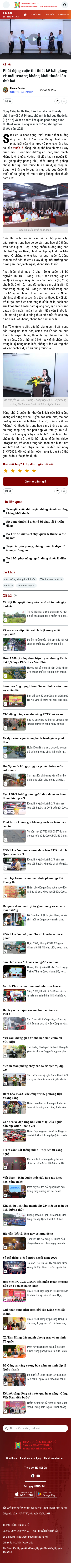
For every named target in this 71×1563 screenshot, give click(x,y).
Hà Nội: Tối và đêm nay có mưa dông (28, 1233)
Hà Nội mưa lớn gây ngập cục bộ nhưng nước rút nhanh (33, 768)
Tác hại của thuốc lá (51, 579)
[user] (64, 4)
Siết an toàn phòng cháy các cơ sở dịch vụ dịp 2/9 (33, 1067)
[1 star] (5, 471)
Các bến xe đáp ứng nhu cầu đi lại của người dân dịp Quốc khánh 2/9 (33, 1123)
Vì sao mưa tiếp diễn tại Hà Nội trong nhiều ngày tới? (32, 632)
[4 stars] (27, 471)
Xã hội (7, 64)
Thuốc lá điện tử (26, 585)
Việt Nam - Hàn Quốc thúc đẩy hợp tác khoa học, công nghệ (32, 1179)
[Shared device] (57, 101)
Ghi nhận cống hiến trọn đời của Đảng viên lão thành (34, 1311)
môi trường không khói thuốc (20, 579)
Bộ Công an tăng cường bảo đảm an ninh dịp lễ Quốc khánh (34, 1367)
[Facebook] (32, 1476)
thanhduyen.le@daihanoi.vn (21, 92)
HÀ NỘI (49, 14)
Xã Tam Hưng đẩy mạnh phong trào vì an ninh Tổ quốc (34, 1339)
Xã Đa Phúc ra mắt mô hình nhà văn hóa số (32, 986)
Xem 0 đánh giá (35, 481)
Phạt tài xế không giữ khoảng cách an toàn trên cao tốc (34, 824)
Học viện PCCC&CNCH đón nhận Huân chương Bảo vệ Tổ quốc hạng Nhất (35, 1283)
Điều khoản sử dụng (30, 1458)
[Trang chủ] (25, 14)
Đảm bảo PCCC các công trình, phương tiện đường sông (32, 1095)
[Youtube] (38, 1476)
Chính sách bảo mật (54, 1458)
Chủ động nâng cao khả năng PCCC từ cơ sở (33, 714)
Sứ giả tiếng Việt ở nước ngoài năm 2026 (30, 1257)
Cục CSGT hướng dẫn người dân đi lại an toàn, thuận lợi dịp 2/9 (35, 796)
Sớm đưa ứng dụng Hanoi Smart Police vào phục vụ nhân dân (35, 688)
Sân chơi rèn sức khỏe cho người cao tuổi (30, 962)
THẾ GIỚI (63, 14)
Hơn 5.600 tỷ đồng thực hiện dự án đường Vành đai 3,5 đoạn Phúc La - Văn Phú (35, 660)
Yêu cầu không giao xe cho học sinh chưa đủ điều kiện (32, 1039)
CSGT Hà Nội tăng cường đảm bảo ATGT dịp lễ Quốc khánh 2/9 (35, 852)
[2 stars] (13, 471)
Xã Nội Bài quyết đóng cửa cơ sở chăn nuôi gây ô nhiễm (34, 604)
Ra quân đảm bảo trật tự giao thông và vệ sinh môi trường (34, 908)
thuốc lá (18, 148)
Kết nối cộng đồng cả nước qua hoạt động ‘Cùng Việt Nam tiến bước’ (35, 1395)
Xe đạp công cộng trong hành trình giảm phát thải (33, 740)
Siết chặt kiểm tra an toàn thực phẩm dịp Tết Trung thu (33, 880)
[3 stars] (20, 471)
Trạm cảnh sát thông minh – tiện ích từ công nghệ (32, 1151)
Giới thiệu (11, 1458)
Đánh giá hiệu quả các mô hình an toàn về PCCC (31, 1012)
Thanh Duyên (17, 88)
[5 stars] (34, 471)
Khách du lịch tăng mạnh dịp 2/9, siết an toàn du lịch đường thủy (35, 1207)
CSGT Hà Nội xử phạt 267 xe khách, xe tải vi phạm (33, 936)
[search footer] (6, 1428)
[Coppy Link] (64, 101)
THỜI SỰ (36, 14)
